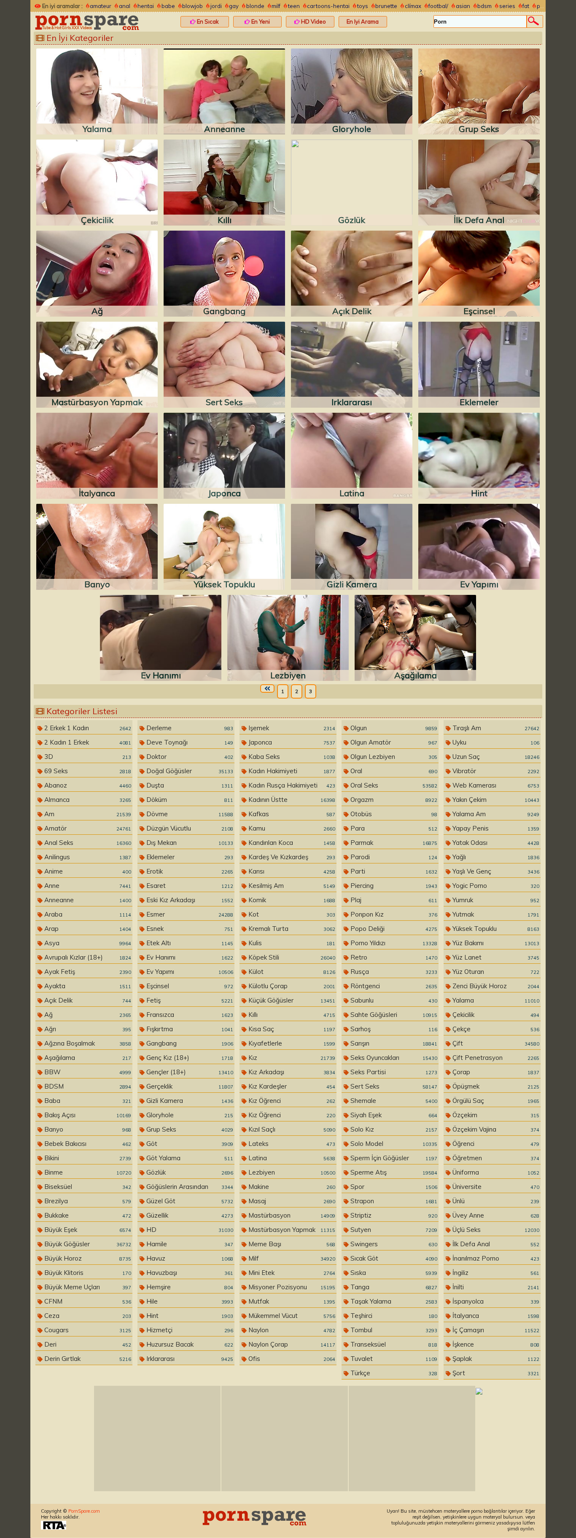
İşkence (495, 1344)
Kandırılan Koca (291, 843)
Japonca (291, 742)
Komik (291, 900)
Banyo (87, 1129)
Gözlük (189, 1172)
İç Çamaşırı (495, 1330)
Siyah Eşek (393, 1115)
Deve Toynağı (189, 742)
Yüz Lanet (495, 957)
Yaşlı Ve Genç (495, 871)
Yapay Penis (495, 828)
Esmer (189, 914)
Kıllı (291, 1015)
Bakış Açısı (87, 1115)
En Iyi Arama (363, 21)
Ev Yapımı (189, 972)
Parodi (393, 857)
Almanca (87, 800)
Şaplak (495, 1359)
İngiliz (495, 1273)
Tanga (393, 1287)
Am (87, 814)
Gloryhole (189, 1115)
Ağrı (87, 1029)
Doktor (189, 757)
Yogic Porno (495, 886)
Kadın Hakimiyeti (291, 771)
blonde (255, 6)
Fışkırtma (189, 1029)
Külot (291, 972)
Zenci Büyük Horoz (495, 986)
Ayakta (87, 986)
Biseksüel (87, 1187)
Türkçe (393, 1373)
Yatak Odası (495, 843)
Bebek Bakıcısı (87, 1144)
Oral (393, 771)
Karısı (291, 871)
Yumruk (495, 900)
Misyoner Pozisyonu (291, 1287)
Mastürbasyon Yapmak (291, 1230)
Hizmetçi (189, 1330)
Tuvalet (393, 1359)
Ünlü (495, 1201)
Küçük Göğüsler (291, 1000)
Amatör (87, 828)
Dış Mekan (189, 843)
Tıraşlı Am (495, 728)
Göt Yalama (189, 1158)
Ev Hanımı (189, 957)
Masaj (291, 1201)
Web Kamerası (495, 785)
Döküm (189, 800)
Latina (291, 1158)
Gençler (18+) (189, 1072)
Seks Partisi (393, 1072)
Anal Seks (87, 843)
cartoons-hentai (328, 6)
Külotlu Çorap (291, 986)
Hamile (189, 1244)
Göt (189, 1144)
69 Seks (87, 771)
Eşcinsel (189, 986)
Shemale (393, 1101)
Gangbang (189, 1043)
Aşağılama (87, 1058)
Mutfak (291, 1301)
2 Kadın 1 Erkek (87, 742)
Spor (393, 1187)
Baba (87, 1101)
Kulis (291, 943)
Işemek (291, 728)
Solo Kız (393, 1129)
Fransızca (189, 1015)
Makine (291, 1187)
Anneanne (87, 900)
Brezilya (87, 1201)
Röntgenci (393, 986)
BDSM (87, 1086)
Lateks (291, 1144)
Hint (189, 1316)
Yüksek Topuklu (495, 929)
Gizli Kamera (189, 1101)
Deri (87, 1344)
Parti (393, 871)
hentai (145, 6)
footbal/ (438, 6)
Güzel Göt (189, 1201)
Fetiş (189, 1000)
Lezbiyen (291, 1172)
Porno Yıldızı (393, 943)
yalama (495, 1000)
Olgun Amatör (393, 742)
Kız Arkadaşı (291, 1072)
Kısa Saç (291, 1029)
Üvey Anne (495, 1215)
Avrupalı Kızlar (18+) (87, 957)
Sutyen (393, 1230)
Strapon (393, 1201)
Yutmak (495, 914)
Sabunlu (393, 1000)
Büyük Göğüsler (87, 1244)
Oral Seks (393, 785)
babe (168, 6)
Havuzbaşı (189, 1273)
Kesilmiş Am (291, 886)
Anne (87, 886)
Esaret (189, 886)
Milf (291, 1258)
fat (525, 6)
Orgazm (393, 800)
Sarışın (393, 1043)
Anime (87, 871)
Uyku (495, 742)
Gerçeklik (189, 1086)
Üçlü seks (495, 1230)
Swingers (393, 1244)
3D (87, 757)
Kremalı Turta (291, 929)
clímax (413, 6)
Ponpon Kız (393, 914)
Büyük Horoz (87, 1258)
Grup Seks (189, 1129)
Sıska (393, 1273)
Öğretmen (495, 1158)
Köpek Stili (291, 957)
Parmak (393, 843)
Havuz (189, 1258)
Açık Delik (87, 1000)
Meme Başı (291, 1244)
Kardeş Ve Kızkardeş (291, 857)
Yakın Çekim (495, 800)
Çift (495, 1043)
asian (463, 6)
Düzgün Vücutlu (189, 828)
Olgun (393, 728)
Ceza (87, 1316)
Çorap (495, 1072)
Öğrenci (495, 1144)
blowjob (192, 6)
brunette (386, 6)
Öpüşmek (495, 1086)
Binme (87, 1172)
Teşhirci (393, 1316)
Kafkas (291, 814)
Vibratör (495, 771)
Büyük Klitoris (87, 1273)
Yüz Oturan (495, 972)
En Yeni (260, 21)
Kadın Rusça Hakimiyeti (291, 785)
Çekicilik (495, 1015)
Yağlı (495, 857)
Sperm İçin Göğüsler (393, 1158)
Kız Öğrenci (291, 1101)
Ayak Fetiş (87, 972)
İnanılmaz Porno (495, 1258)
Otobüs (393, 814)
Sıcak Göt (393, 1258)
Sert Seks (393, 1086)
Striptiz (393, 1215)
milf (276, 6)
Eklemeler (189, 857)
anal (124, 6)
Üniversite (495, 1187)
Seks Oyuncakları (393, 1058)
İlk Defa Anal (495, 1244)
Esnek (189, 929)
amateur (100, 6)
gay (234, 6)
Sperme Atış (393, 1172)
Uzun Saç (495, 757)
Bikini (87, 1158)
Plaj (393, 900)
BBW (87, 1072)
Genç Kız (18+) (189, 1058)
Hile (189, 1301)
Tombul (393, 1330)
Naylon (291, 1330)
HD (189, 1230)
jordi (216, 6)
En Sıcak (207, 21)
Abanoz (87, 785)
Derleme (189, 728)
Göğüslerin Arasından (189, 1187)
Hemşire (189, 1287)
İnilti (495, 1287)
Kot (291, 914)
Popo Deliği (393, 929)
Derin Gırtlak (87, 1359)
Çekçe (495, 1029)
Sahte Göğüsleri (393, 1015)
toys (362, 6)
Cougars (87, 1330)
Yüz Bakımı (495, 943)
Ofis (291, 1359)
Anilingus (87, 857)
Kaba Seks (291, 757)
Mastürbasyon (291, 1215)
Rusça (393, 972)
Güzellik (189, 1215)
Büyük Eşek (87, 1230)
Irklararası (189, 1359)
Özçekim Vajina (495, 1129)
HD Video (313, 21)
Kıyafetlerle (291, 1043)
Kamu (291, 828)
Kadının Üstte (291, 800)
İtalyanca (495, 1316)
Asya (87, 943)
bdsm (484, 6)
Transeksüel (393, 1344)
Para (393, 828)
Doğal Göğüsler (189, 771)
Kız (291, 1058)
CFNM (87, 1301)
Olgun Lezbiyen (393, 757)
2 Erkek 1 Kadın (87, 728)
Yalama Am (495, 814)
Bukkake (87, 1215)
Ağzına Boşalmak (87, 1043)
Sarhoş (393, 1029)
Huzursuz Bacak (189, 1344)
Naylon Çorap (291, 1344)
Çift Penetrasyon (495, 1058)
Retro (393, 957)
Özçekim (495, 1115)
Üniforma (495, 1172)
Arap (87, 929)
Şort (495, 1373)
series (507, 6)
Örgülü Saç (495, 1101)
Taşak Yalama (393, 1301)
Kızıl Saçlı (291, 1129)
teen (294, 6)
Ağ (87, 1015)
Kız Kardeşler (291, 1086)
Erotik (189, 871)
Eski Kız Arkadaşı (189, 900)
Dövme (189, 814)
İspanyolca (495, 1301)
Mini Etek (291, 1273)
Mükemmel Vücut (291, 1316)
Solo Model (393, 1144)
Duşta (189, 785)
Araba (87, 914)
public (544, 6)
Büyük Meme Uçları (87, 1287)
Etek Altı (189, 943)
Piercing (393, 886)
